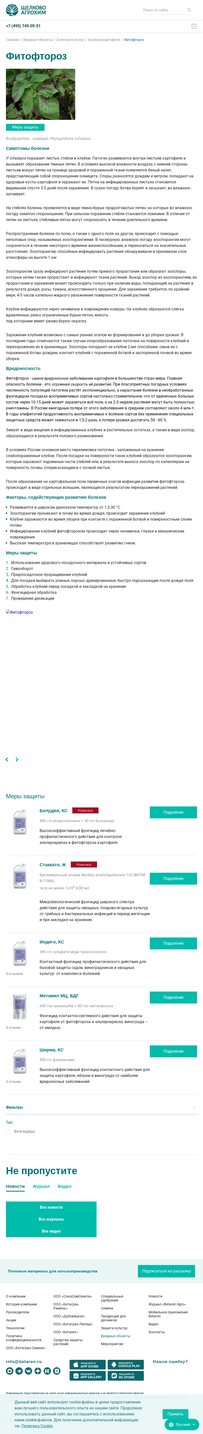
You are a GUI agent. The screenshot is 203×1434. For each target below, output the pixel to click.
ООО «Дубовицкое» (69, 1316)
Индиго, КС (52, 941)
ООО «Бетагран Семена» (26, 1348)
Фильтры (14, 1107)
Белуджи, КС (54, 810)
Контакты (157, 1332)
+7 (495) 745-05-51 (23, 26)
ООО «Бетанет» (65, 1332)
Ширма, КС (52, 1049)
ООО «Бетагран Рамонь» (65, 1306)
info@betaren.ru (24, 1361)
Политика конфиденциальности (23, 1338)
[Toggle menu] (194, 26)
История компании (21, 1304)
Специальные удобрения (112, 1298)
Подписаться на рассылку (166, 1271)
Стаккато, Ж (53, 864)
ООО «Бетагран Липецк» (73, 1324)
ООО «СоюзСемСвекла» (72, 1296)
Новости (155, 1296)
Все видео (51, 1231)
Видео (153, 1324)
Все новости (51, 1207)
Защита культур (114, 1328)
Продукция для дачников (113, 1318)
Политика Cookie (37, 1426)
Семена (107, 1308)
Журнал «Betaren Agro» (167, 1304)
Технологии (15, 1328)
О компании (15, 1296)
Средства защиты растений (68, 1342)
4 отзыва (13, 1028)
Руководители (17, 1312)
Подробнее (173, 812)
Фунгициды (24, 1131)
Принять (175, 1414)
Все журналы (51, 1219)
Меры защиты (25, 127)
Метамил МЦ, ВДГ (59, 995)
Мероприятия (112, 1344)
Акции (11, 1320)
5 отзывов (14, 974)
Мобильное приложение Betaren (168, 1314)
